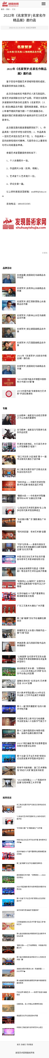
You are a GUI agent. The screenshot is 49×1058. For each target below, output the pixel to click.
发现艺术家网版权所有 (24, 1053)
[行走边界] (8, 996)
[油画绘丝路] (8, 973)
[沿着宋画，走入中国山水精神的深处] (8, 1008)
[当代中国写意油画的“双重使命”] (8, 914)
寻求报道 (29, 1045)
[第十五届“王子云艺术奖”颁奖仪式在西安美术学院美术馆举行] (8, 903)
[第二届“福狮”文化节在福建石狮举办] (8, 867)
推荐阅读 (7, 798)
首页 (2, 9)
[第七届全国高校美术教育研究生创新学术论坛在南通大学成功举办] (8, 938)
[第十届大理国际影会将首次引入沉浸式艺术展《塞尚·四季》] (8, 961)
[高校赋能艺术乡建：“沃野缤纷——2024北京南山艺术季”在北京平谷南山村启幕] (8, 879)
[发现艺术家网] (10, 3)
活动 (8, 9)
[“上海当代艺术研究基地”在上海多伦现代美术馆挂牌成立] (8, 821)
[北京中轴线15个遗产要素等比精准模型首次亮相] (8, 856)
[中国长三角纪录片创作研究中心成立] (8, 1032)
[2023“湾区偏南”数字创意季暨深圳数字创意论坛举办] (8, 891)
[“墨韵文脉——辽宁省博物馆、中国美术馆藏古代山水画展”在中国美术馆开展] (8, 950)
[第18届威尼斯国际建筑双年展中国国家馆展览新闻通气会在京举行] (8, 985)
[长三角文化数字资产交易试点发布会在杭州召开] (8, 809)
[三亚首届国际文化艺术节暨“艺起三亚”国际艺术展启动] (8, 926)
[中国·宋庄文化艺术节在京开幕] (8, 844)
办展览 (23, 1045)
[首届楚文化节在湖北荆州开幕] (8, 1020)
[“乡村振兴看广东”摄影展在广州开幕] (8, 832)
